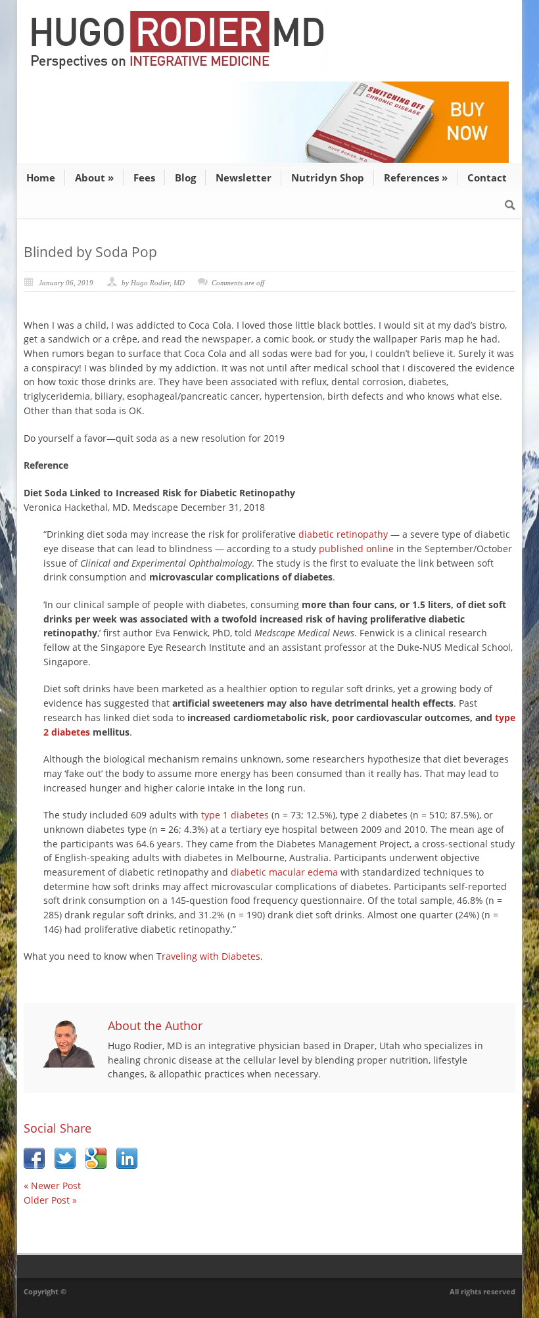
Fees (144, 177)
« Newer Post (52, 1185)
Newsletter (243, 177)
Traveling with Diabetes (208, 956)
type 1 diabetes (235, 815)
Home (40, 177)
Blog (185, 177)
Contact (487, 177)
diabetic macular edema (284, 872)
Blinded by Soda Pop (90, 252)
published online (356, 548)
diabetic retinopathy (343, 534)
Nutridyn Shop (327, 177)
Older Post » (50, 1200)
